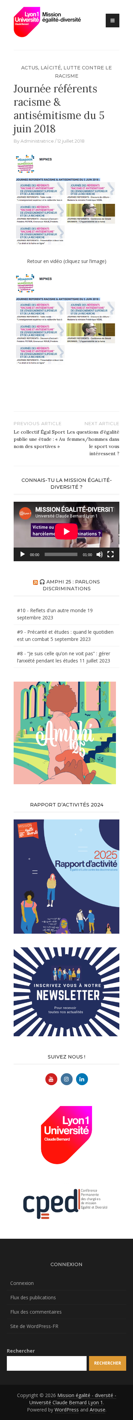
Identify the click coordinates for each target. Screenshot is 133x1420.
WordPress (67, 1409)
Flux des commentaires (36, 1312)
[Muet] (99, 554)
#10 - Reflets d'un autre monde (51, 610)
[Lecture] (22, 554)
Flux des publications (33, 1297)
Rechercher (21, 1350)
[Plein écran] (110, 554)
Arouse (97, 1409)
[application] (66, 531)
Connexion (22, 1283)
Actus (29, 68)
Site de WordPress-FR (34, 1326)
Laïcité (51, 68)
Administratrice (37, 141)
